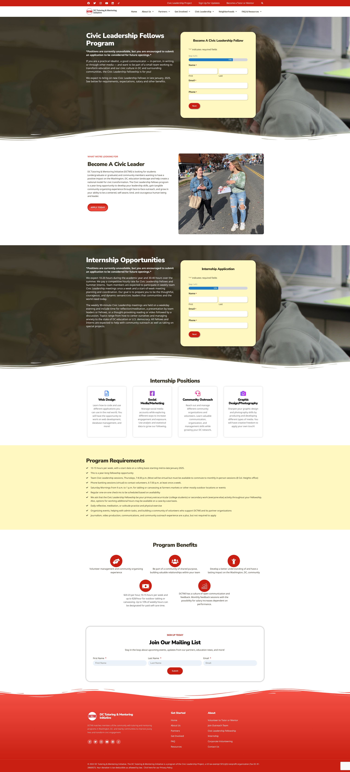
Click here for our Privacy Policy (158, 767)
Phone (193, 92)
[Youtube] (106, 3)
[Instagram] (100, 3)
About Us (146, 11)
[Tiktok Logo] (118, 3)
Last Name (154, 658)
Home (134, 11)
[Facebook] (88, 3)
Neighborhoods (226, 11)
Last (221, 75)
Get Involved (181, 11)
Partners (162, 11)
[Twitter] (94, 3)
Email (192, 80)
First (191, 75)
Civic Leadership (203, 11)
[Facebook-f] (90, 742)
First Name (99, 658)
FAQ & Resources (250, 11)
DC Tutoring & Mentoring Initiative (116, 716)
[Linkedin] (112, 3)
